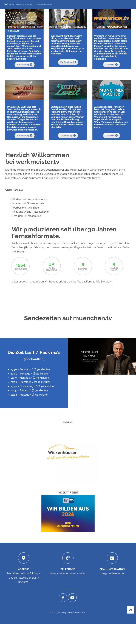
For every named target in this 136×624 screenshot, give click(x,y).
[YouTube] (72, 597)
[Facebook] (63, 597)
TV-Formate (65, 27)
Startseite (13, 27)
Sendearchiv (79, 27)
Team (91, 27)
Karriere (100, 27)
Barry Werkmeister (47, 27)
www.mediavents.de (117, 27)
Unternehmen (28, 27)
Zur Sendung (23, 64)
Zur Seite (110, 64)
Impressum (13, 31)
